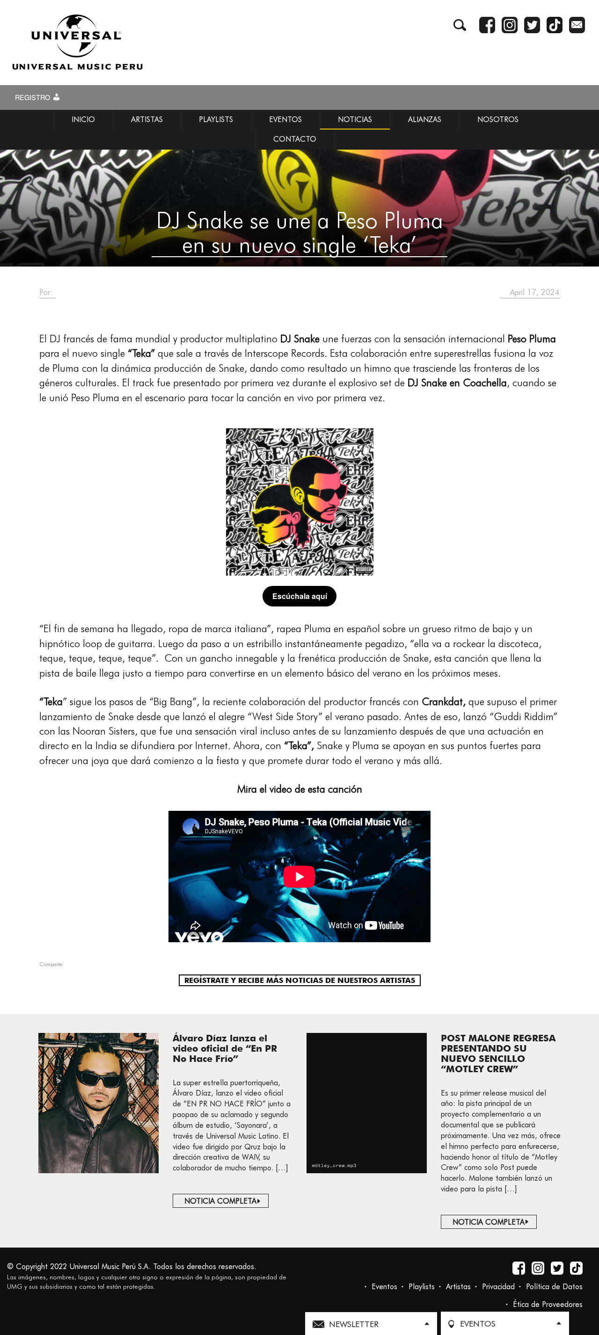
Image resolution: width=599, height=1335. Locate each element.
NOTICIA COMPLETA (220, 1201)
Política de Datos (554, 1286)
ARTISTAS (147, 119)
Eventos (384, 1286)
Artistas (458, 1286)
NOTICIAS (355, 119)
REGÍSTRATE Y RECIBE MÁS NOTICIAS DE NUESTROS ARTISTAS (299, 980)
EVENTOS (285, 119)
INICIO (83, 119)
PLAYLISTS (216, 119)
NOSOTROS (498, 119)
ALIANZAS (424, 119)
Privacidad (498, 1286)
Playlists (422, 1286)
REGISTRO (33, 97)
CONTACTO (294, 139)
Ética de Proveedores (548, 1304)
